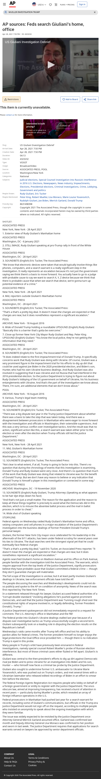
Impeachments (82, 183)
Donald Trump (75, 200)
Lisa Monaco (54, 197)
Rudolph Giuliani (28, 200)
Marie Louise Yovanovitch (76, 197)
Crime (83, 186)
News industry (65, 183)
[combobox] (40, 4)
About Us (9, 757)
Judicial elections (29, 179)
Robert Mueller (39, 197)
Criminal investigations (66, 186)
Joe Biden (43, 200)
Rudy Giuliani (27, 193)
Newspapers (49, 183)
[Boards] (50, 4)
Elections (24, 186)
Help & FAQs (10, 761)
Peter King (25, 197)
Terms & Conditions (38, 757)
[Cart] (56, 4)
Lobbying (92, 186)
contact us (10, 115)
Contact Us (10, 765)
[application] (50, 65)
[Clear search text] (95, 12)
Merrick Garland (58, 200)
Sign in (82, 4)
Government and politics (33, 190)
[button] (50, 64)
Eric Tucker (40, 193)
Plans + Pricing (67, 4)
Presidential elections (42, 186)
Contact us (65, 125)
